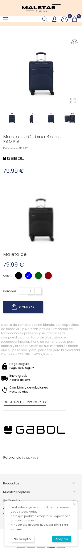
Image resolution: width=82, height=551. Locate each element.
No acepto (22, 539)
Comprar (26, 307)
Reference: (10, 148)
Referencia (12, 458)
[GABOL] (13, 158)
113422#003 (30, 458)
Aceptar (61, 539)
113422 (23, 148)
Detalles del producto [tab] (25, 402)
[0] (64, 19)
